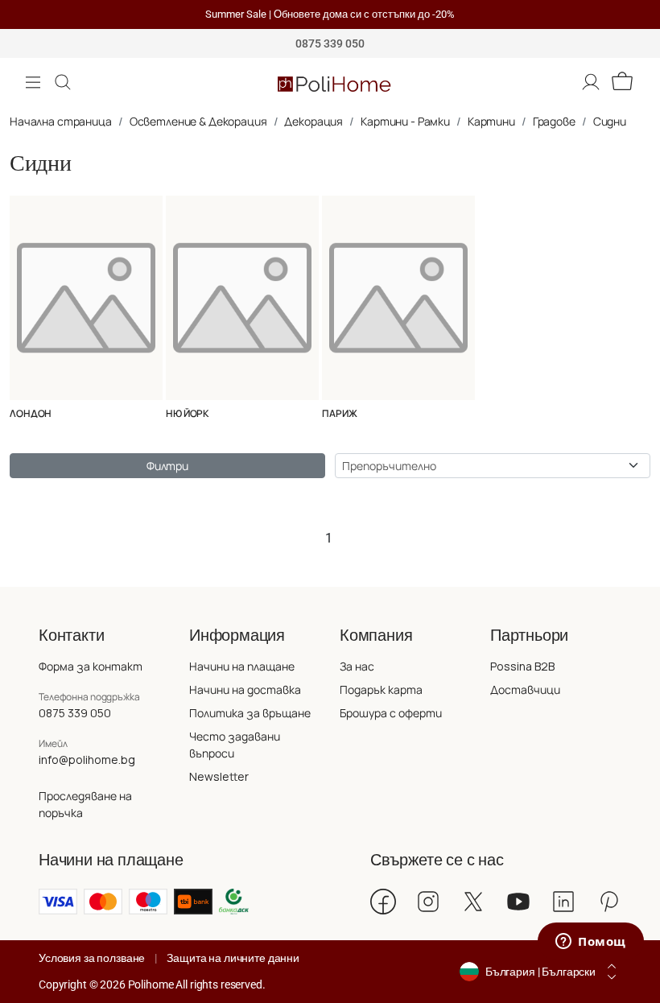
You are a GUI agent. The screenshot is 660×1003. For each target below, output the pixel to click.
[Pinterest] (608, 901)
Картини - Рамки (405, 121)
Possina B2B (522, 666)
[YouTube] (518, 901)
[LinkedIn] (563, 901)
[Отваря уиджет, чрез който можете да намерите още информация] (591, 943)
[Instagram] (428, 901)
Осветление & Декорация (198, 121)
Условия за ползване (92, 957)
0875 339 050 (75, 712)
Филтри (167, 465)
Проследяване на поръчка (85, 804)
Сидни (609, 121)
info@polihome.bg (87, 759)
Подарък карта (381, 689)
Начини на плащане (242, 666)
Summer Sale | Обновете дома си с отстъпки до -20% (330, 14)
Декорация (313, 121)
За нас (357, 666)
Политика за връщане (250, 712)
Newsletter (219, 776)
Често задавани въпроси (234, 745)
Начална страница (61, 121)
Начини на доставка (245, 689)
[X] (473, 901)
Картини (491, 121)
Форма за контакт (90, 666)
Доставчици (525, 689)
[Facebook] (383, 901)
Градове (554, 121)
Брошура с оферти (391, 712)
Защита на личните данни (233, 957)
